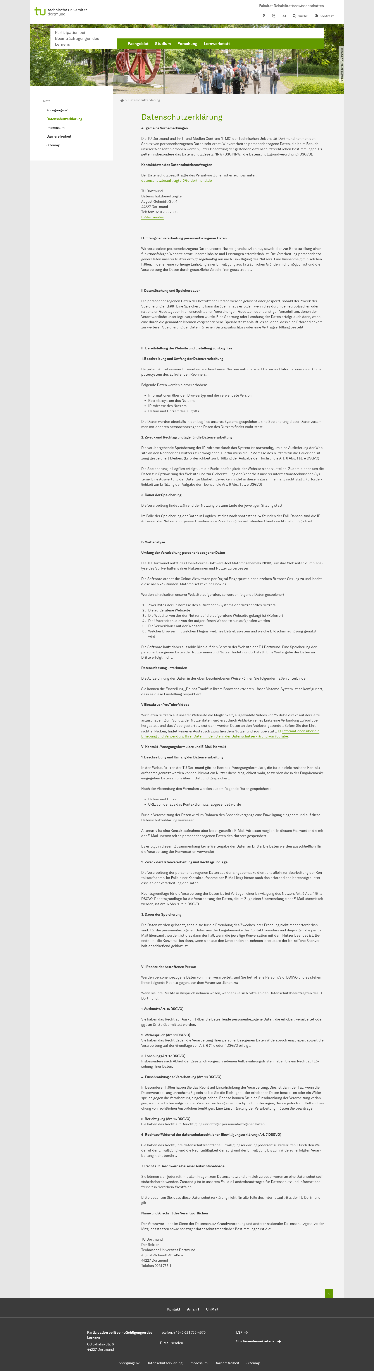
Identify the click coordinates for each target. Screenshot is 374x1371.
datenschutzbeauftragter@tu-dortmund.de (176, 180)
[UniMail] (284, 16)
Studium (163, 43)
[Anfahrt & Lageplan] (263, 16)
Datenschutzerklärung (64, 119)
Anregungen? (57, 110)
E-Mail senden (152, 217)
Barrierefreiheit (59, 136)
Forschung (187, 43)
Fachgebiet (138, 43)
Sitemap (53, 145)
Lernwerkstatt (217, 43)
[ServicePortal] (273, 16)
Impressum (56, 128)
